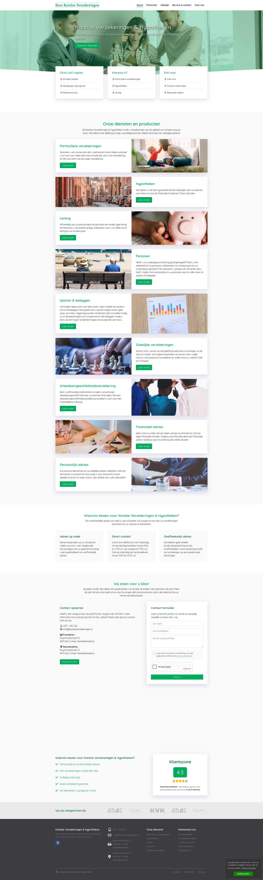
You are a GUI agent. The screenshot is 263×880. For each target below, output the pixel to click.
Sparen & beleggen (155, 850)
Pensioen (151, 846)
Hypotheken (121, 85)
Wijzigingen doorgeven (74, 85)
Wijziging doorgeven (187, 838)
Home (140, 5)
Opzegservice (184, 850)
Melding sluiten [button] (243, 874)
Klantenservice (70, 92)
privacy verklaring (184, 656)
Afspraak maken (175, 92)
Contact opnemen (186, 842)
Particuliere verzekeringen (128, 79)
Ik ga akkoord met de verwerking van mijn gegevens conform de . (174, 654)
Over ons (199, 5)
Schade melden (70, 79)
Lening (118, 92)
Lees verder (68, 165)
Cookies (176, 872)
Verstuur (177, 677)
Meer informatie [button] (249, 868)
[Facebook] (57, 842)
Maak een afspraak (87, 45)
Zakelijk (165, 5)
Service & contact (181, 5)
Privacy (202, 872)
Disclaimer (189, 872)
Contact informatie (176, 85)
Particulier (151, 5)
